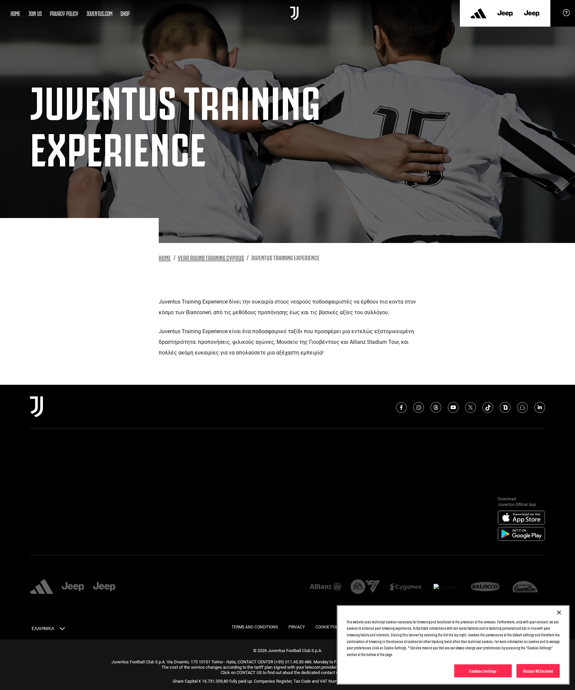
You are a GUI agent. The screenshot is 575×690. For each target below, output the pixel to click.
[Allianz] (325, 587)
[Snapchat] (522, 407)
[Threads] (436, 407)
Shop (125, 13)
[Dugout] (505, 407)
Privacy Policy (64, 13)
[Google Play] (521, 534)
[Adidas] (478, 13)
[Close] (559, 612)
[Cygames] (405, 587)
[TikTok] (487, 407)
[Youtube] (453, 407)
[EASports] (365, 587)
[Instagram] (418, 407)
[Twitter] (470, 407)
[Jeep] (505, 13)
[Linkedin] (539, 407)
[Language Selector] (62, 629)
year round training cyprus (211, 257)
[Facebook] (401, 407)
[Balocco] (485, 587)
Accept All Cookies (538, 670)
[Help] (566, 15)
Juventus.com (99, 13)
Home (15, 13)
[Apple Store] (521, 518)
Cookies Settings (482, 670)
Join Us (35, 13)
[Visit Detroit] (445, 587)
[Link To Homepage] (294, 13)
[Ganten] (525, 587)
